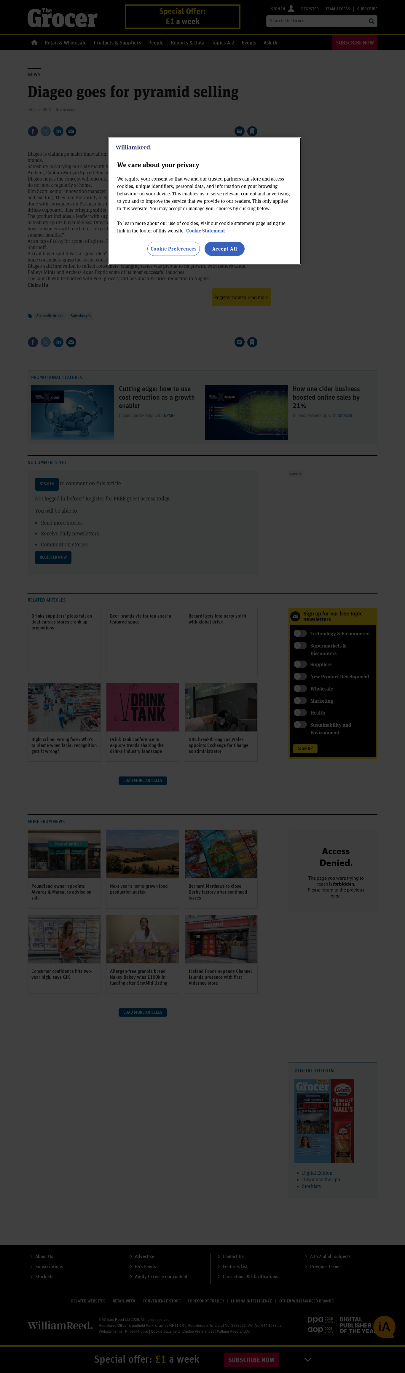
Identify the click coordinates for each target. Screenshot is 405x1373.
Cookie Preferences (174, 248)
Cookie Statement (205, 230)
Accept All (224, 248)
